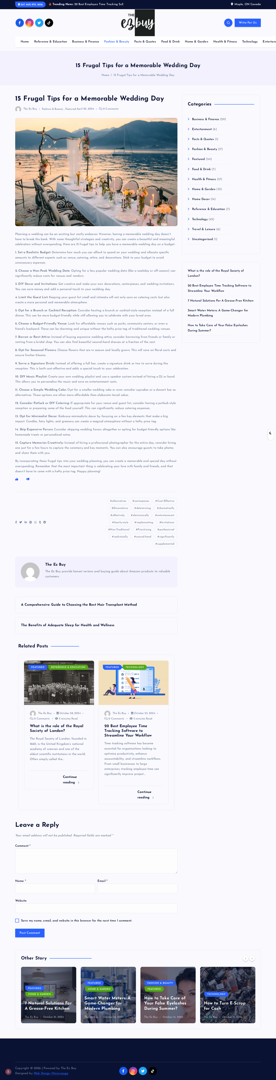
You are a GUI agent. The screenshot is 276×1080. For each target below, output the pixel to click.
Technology (250, 41)
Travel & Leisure (203, 229)
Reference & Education (50, 41)
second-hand (143, 536)
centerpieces (141, 501)
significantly (166, 536)
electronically (141, 515)
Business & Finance (85, 41)
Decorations (120, 508)
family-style (121, 522)
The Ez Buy (30, 109)
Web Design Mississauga (51, 1073)
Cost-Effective (165, 501)
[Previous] (245, 958)
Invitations (167, 522)
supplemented (165, 544)
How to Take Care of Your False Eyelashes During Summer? (165, 1003)
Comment (22, 845)
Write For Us (248, 22)
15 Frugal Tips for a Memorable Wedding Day (144, 75)
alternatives (119, 501)
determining (143, 508)
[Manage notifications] (8, 1072)
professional (166, 529)
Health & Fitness (225, 41)
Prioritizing (144, 529)
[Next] (252, 958)
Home (25, 41)
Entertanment (202, 129)
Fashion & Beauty (116, 41)
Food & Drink (170, 41)
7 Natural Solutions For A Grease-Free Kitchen (220, 300)
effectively (118, 515)
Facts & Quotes (145, 41)
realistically (121, 536)
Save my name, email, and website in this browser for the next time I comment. (76, 920)
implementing (144, 522)
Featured (70, 109)
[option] (48, 995)
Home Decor (201, 199)
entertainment (165, 515)
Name (20, 881)
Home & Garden (196, 41)
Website (21, 900)
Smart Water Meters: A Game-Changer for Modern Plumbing (107, 1003)
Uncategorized (202, 239)
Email (102, 881)
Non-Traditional (119, 529)
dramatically (166, 508)
